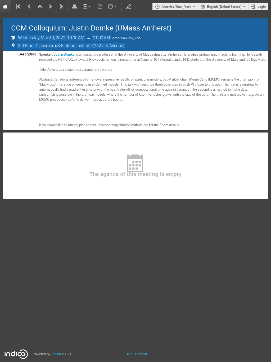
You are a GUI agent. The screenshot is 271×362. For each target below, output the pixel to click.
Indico (56, 354)
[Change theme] (112, 6)
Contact (141, 354)
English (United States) (224, 6)
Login (262, 6)
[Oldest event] (18, 6)
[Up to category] (40, 6)
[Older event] (29, 6)
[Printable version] (74, 6)
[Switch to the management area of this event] (128, 6)
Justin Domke (64, 54)
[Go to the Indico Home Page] (5, 6)
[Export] (87, 6)
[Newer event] (50, 6)
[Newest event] (61, 6)
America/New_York (176, 6)
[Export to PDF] (100, 6)
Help (128, 354)
